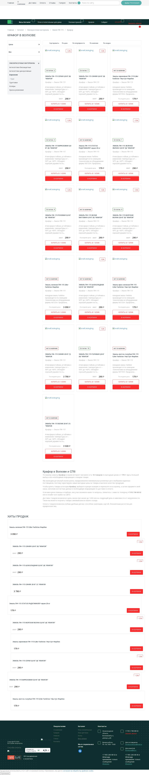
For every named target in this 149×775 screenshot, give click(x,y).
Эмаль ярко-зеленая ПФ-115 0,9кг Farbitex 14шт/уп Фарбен (125, 286)
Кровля (91, 22)
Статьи (56, 739)
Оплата (43, 3)
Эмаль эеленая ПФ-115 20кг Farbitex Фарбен (56, 286)
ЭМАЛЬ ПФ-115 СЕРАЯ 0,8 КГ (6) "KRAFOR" (29, 661)
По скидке (107, 43)
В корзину (58, 109)
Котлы (80, 736)
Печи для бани (83, 733)
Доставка (32, 3)
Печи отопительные (85, 730)
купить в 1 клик (58, 104)
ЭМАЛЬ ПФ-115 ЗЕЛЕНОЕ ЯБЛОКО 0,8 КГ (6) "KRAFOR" (124, 147)
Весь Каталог (25, 22)
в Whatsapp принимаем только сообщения (109, 759)
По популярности (79, 43)
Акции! (118, 22)
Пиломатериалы (74, 22)
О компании (21, 3)
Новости (56, 736)
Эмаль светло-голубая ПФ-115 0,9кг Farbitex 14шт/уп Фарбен (125, 355)
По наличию (94, 43)
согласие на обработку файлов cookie (78, 771)
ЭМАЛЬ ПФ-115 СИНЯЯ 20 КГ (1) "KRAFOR (29, 584)
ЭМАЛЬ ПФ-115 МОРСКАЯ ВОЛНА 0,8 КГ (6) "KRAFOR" (123, 216)
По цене (65, 43)
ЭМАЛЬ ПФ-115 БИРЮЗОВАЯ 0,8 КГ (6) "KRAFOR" (28, 680)
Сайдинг (104, 22)
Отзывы (52, 3)
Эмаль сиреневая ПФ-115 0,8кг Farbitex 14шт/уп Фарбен (125, 77)
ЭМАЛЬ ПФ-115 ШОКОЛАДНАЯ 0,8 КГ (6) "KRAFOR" (91, 286)
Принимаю (5, 773)
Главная (10, 3)
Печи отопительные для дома (49, 22)
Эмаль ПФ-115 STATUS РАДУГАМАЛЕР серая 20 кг (89, 147)
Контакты (73, 3)
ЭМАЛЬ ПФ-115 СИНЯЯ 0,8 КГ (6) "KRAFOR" (30, 546)
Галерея (62, 3)
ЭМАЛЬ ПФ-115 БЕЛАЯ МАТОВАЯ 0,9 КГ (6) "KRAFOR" (91, 216)
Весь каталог (82, 739)
